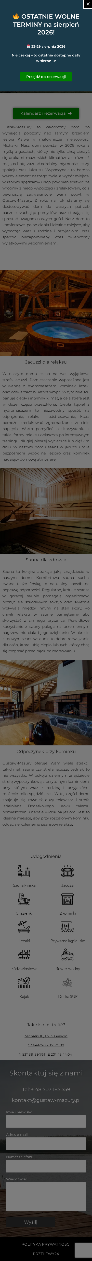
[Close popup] (88, 4)
